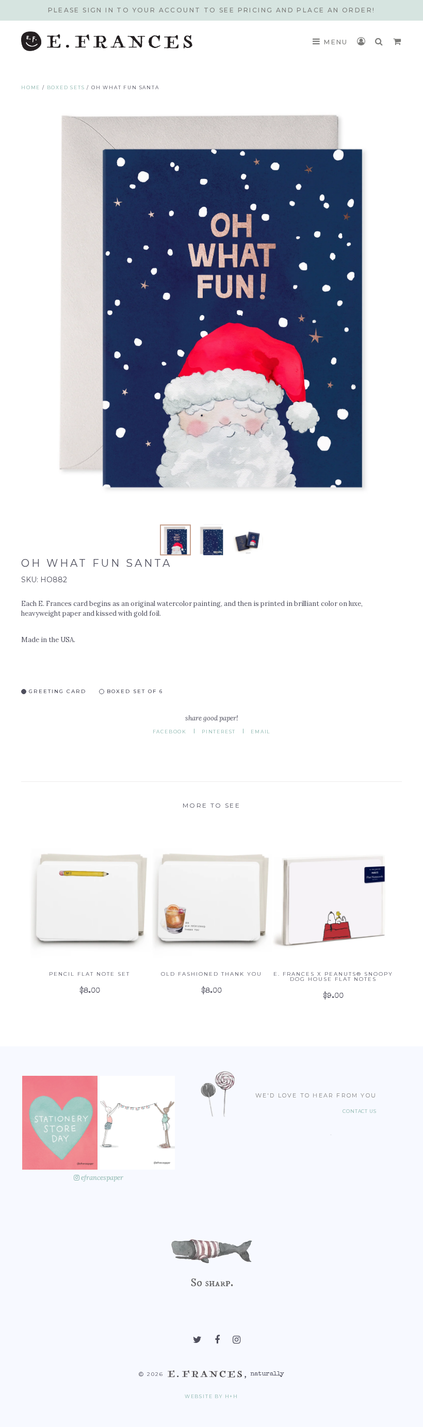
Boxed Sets (66, 87)
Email (260, 731)
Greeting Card (56, 691)
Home (30, 87)
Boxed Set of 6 (133, 691)
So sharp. (211, 1282)
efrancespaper (101, 1177)
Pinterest (219, 731)
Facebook (170, 731)
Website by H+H (211, 1396)
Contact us (360, 1111)
